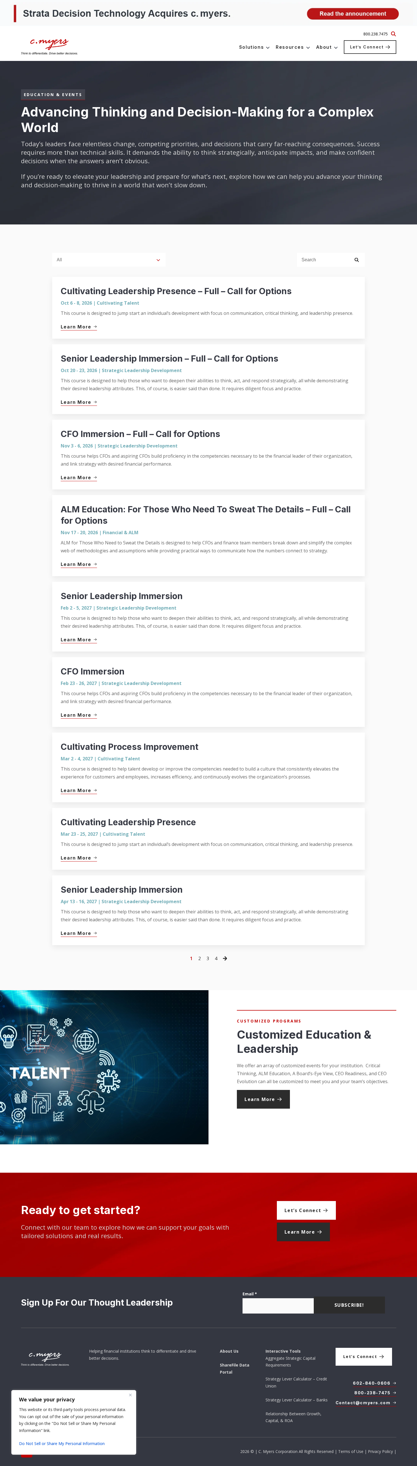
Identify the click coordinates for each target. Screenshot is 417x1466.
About (324, 47)
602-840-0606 (371, 1383)
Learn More (260, 1099)
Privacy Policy (380, 1451)
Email (250, 1294)
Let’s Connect (367, 46)
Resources (290, 47)
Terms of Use (350, 1451)
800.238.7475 (375, 34)
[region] (73, 1422)
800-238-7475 (372, 1392)
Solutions (251, 47)
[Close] (130, 1394)
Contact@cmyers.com (363, 1402)
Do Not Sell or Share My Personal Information (62, 1443)
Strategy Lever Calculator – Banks (297, 1400)
